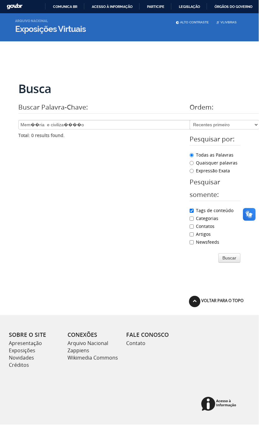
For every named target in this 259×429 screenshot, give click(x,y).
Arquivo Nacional (88, 343)
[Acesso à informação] (219, 404)
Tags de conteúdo (214, 210)
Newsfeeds (207, 242)
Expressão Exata (213, 171)
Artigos (203, 234)
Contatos (205, 226)
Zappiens (78, 350)
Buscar (229, 257)
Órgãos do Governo (233, 6)
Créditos (19, 364)
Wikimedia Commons (93, 357)
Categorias (207, 218)
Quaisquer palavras (217, 163)
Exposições (22, 350)
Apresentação (25, 343)
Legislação (189, 6)
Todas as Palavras (214, 155)
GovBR (14, 6)
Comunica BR (65, 6)
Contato (135, 343)
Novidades (21, 357)
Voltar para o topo (222, 300)
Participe (155, 6)
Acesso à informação (112, 6)
